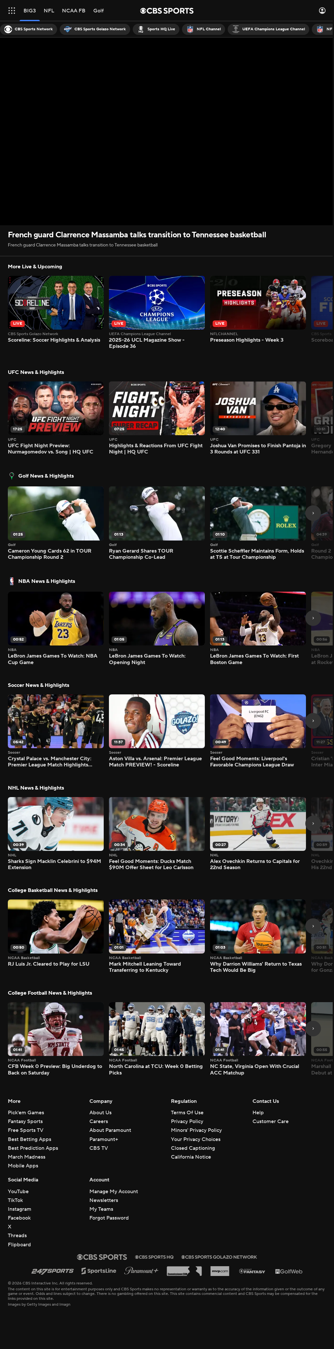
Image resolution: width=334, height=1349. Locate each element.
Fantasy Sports (25, 1121)
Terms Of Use (187, 1112)
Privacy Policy (187, 1121)
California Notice (191, 1157)
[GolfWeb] (289, 1271)
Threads (17, 1235)
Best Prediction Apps (33, 1148)
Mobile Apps (23, 1166)
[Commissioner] (184, 1271)
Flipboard (19, 1244)
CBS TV (98, 1148)
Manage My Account (113, 1191)
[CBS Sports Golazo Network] (219, 1257)
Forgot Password (109, 1218)
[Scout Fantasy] (252, 1271)
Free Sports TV (25, 1130)
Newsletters (103, 1200)
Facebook (19, 1218)
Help (258, 1112)
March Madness (26, 1157)
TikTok (15, 1200)
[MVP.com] (220, 1271)
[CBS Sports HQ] (154, 1257)
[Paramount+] (141, 1271)
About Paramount (110, 1130)
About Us (100, 1112)
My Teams (101, 1209)
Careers (98, 1121)
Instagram (19, 1209)
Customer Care (270, 1121)
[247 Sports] (52, 1271)
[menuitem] (28, 29)
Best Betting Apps (29, 1139)
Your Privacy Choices (195, 1139)
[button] (12, 10)
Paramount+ (103, 1139)
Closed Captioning (193, 1148)
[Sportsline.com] (99, 1271)
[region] (167, 131)
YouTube (18, 1191)
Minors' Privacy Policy (196, 1130)
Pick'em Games (26, 1112)
